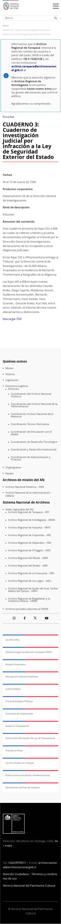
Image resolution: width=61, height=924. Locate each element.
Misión (9, 368)
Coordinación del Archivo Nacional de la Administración (34, 405)
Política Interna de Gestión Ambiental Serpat (27, 775)
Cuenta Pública (13, 688)
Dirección (13, 389)
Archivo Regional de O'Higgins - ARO (29, 550)
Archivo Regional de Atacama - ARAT (29, 527)
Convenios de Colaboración (19, 713)
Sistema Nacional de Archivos (26, 502)
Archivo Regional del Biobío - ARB (27, 565)
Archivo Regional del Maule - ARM (28, 558)
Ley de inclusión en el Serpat (19, 762)
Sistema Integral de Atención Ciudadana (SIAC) (28, 652)
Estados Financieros (15, 664)
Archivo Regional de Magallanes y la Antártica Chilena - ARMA (29, 599)
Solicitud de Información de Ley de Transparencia (30, 738)
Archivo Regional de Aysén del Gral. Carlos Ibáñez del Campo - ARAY (33, 589)
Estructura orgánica (16, 386)
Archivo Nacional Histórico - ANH (24, 486)
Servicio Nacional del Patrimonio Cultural (29, 885)
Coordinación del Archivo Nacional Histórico (31, 395)
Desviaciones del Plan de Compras (22, 787)
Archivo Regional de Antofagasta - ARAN (31, 520)
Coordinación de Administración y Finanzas (30, 458)
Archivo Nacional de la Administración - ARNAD (28, 494)
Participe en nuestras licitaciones (21, 676)
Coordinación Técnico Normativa (30, 424)
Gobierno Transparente (17, 725)
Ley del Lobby (12, 639)
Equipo (9, 473)
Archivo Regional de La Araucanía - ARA (31, 573)
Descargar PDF (12, 319)
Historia (10, 374)
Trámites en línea (14, 750)
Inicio (5, 25)
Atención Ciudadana (16, 874)
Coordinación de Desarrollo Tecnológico (34, 442)
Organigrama (13, 467)
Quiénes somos (15, 361)
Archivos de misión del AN (23, 480)
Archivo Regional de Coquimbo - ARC (29, 535)
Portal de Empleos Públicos (19, 701)
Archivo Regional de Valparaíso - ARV (29, 542)
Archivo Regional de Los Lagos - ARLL (30, 581)
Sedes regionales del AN (19, 509)
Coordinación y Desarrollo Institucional (33, 449)
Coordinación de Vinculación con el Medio (31, 432)
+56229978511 (17, 863)
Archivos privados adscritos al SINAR (26, 609)
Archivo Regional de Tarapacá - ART (28, 512)
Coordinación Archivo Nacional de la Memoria (32, 415)
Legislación (11, 380)
